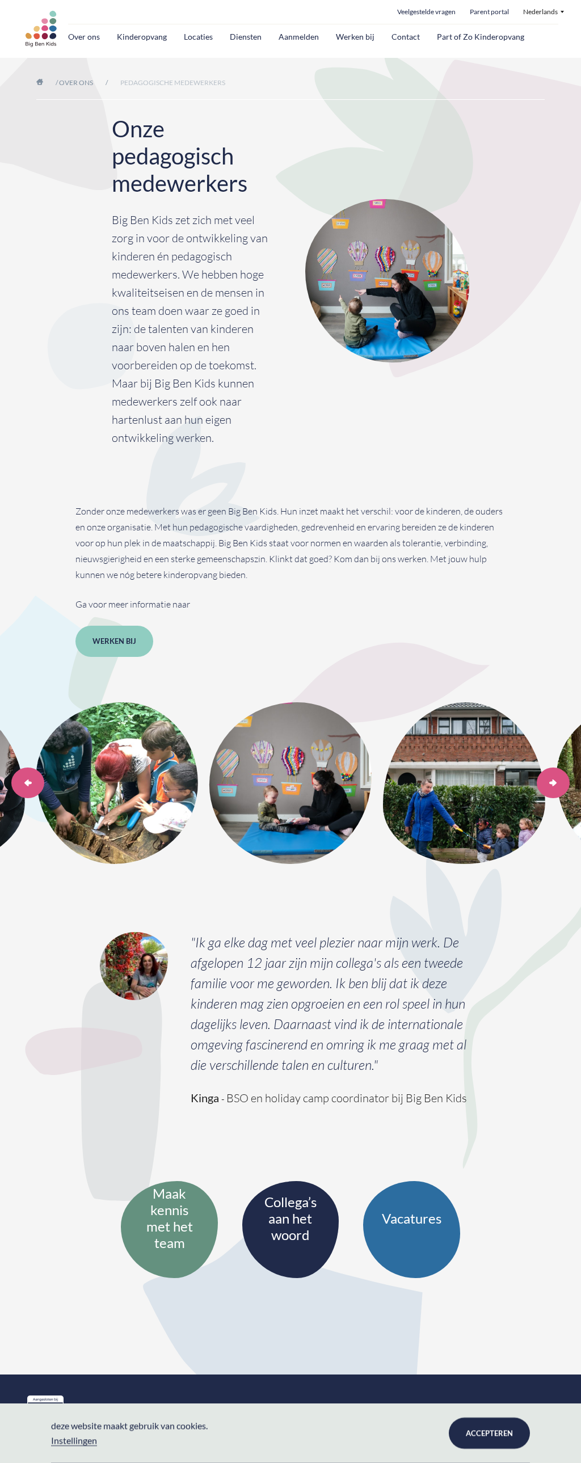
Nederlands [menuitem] (540, 12)
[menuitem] (543, 12)
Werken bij (355, 36)
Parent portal (489, 12)
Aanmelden (299, 36)
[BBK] (41, 29)
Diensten (246, 36)
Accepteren (489, 1432)
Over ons (84, 36)
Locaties (198, 36)
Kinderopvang (142, 36)
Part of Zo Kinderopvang (480, 36)
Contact (405, 36)
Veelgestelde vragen (426, 12)
